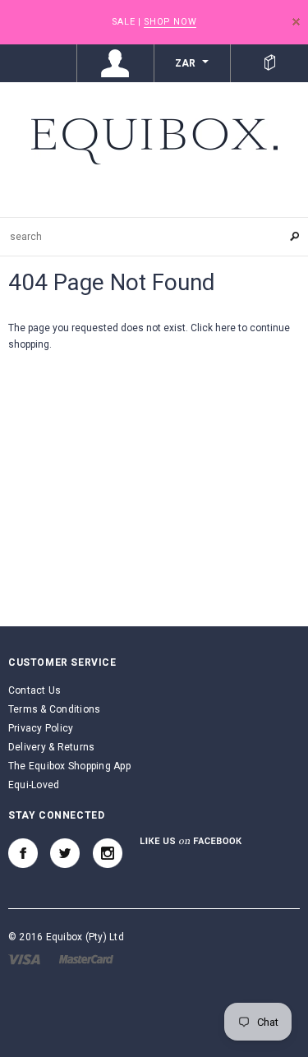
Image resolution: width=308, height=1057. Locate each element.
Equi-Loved (33, 785)
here (225, 328)
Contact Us (34, 690)
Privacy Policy (40, 728)
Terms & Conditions (54, 709)
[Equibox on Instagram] (107, 853)
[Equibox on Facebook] (23, 853)
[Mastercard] (86, 958)
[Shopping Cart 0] (269, 63)
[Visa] (24, 958)
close (296, 21)
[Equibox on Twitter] (65, 853)
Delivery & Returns (51, 747)
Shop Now (170, 21)
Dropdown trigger (115, 63)
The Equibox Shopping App (69, 766)
